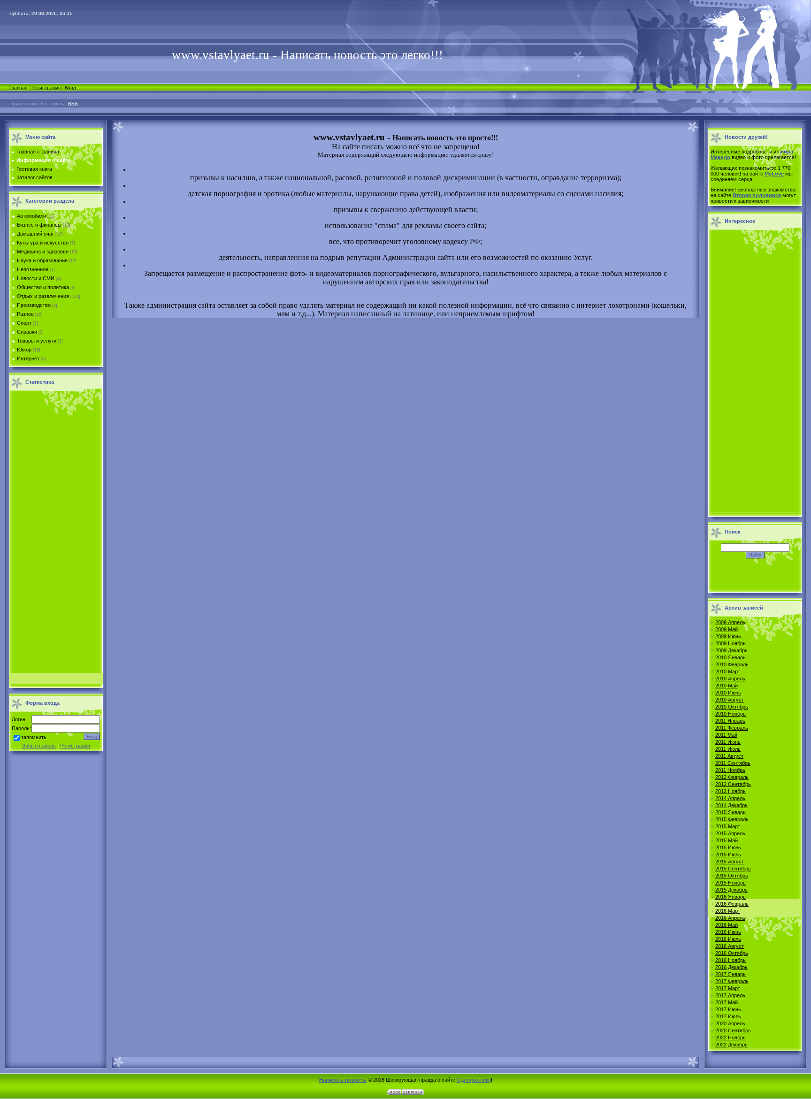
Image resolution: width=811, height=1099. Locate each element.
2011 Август (729, 756)
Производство (34, 305)
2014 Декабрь (731, 805)
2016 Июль (728, 939)
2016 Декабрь (731, 967)
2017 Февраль (732, 981)
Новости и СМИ (35, 278)
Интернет (28, 358)
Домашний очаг (35, 234)
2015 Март (727, 826)
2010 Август (729, 699)
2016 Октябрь (731, 953)
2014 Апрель (730, 798)
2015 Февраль (732, 819)
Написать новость (343, 1080)
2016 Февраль (732, 904)
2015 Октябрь (731, 875)
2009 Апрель (730, 622)
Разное (25, 314)
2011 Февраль (731, 728)
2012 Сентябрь (733, 784)
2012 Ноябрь (730, 791)
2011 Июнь (728, 742)
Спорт (24, 323)
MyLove (774, 173)
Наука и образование (42, 260)
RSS (73, 103)
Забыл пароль (39, 745)
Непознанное (32, 269)
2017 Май (726, 1002)
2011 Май (726, 735)
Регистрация (46, 87)
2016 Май (726, 925)
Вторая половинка (757, 195)
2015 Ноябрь (730, 882)
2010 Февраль (732, 664)
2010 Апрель (730, 678)
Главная (18, 87)
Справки (27, 332)
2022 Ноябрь (730, 1037)
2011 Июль (728, 749)
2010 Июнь (728, 692)
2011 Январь (730, 721)
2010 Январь (730, 657)
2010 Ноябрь (730, 714)
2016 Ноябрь (730, 960)
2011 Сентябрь (732, 763)
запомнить (33, 737)
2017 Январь (730, 974)
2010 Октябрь (731, 707)
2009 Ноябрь (730, 643)
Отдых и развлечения (43, 296)
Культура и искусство (43, 242)
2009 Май (726, 629)
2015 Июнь (728, 847)
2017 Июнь (728, 1009)
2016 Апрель (730, 918)
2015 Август (729, 861)
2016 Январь (730, 897)
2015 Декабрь (731, 890)
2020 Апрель (730, 1023)
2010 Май (726, 685)
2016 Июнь (728, 932)
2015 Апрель (730, 833)
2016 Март (727, 911)
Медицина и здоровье (43, 251)
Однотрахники (474, 1080)
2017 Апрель (730, 995)
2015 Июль (728, 854)
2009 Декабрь (731, 650)
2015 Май (726, 840)
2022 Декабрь (731, 1044)
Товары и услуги (36, 340)
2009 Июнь (728, 636)
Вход (70, 87)
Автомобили (31, 216)
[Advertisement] (55, 534)
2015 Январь (730, 812)
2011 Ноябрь (730, 770)
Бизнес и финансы (39, 225)
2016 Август (729, 946)
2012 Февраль (732, 777)
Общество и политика (43, 287)
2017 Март (727, 988)
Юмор (24, 349)
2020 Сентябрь (733, 1030)
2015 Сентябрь (733, 868)
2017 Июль (728, 1016)
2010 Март (727, 671)
